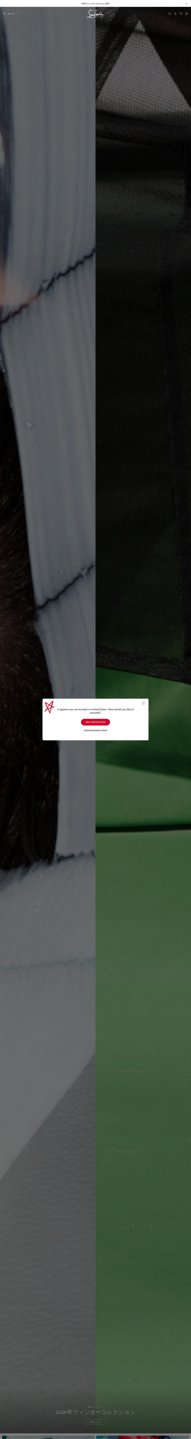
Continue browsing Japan (95, 730)
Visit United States (95, 722)
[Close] (143, 703)
